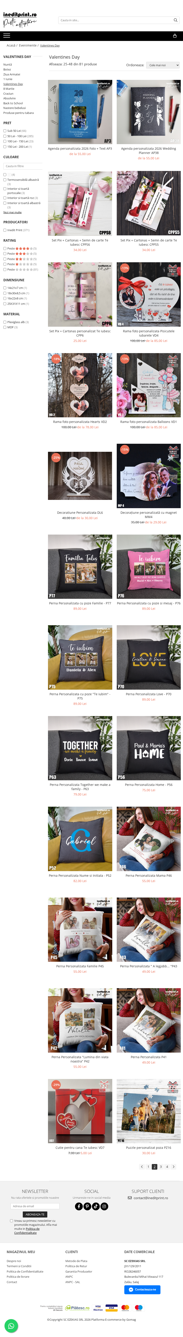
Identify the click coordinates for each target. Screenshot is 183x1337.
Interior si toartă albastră (23, 203)
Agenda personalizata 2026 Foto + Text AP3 (80, 148)
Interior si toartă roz (21, 198)
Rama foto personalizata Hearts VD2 (80, 422)
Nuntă (7, 64)
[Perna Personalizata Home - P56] (149, 748)
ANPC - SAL (72, 1282)
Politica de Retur (76, 1266)
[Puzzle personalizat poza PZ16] (149, 1111)
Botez (7, 69)
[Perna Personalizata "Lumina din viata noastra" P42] (80, 1020)
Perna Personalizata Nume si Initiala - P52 (80, 875)
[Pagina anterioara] (142, 1167)
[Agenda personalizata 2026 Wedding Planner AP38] (149, 112)
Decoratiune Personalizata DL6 (80, 512)
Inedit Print (14, 230)
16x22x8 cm (15, 298)
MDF (10, 327)
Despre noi (14, 1261)
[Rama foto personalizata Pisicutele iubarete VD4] (149, 294)
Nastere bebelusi (14, 108)
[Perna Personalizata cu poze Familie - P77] (80, 567)
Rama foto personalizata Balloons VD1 (148, 422)
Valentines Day (13, 84)
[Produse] (7, 37)
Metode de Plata (76, 1261)
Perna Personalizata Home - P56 (149, 785)
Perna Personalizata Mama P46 (149, 875)
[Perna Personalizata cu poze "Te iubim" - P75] (80, 657)
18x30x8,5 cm (16, 293)
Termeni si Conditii (19, 1266)
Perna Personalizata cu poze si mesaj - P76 (149, 603)
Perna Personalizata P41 (149, 1057)
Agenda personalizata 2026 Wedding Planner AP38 (148, 150)
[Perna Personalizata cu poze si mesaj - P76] (149, 567)
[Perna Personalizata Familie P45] (80, 930)
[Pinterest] (87, 1206)
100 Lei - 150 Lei (17, 141)
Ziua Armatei (11, 74)
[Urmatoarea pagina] (173, 1167)
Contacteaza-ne (145, 1289)
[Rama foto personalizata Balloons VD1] (149, 385)
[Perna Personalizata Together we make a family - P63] (80, 748)
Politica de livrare (18, 1277)
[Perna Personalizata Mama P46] (149, 839)
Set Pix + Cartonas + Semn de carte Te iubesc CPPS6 (80, 242)
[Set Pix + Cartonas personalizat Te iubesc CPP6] (80, 294)
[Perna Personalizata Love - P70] (149, 657)
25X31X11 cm (16, 304)
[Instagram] (104, 1206)
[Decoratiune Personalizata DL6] (80, 476)
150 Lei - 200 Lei (17, 147)
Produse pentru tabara (18, 113)
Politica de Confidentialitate (27, 1231)
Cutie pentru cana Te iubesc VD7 (80, 1147)
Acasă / (12, 45)
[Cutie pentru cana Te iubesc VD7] (80, 1111)
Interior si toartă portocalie (18, 191)
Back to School (13, 103)
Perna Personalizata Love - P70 (148, 694)
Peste (11, 248)
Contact (12, 1282)
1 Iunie (7, 79)
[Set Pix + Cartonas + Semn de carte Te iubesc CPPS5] (149, 203)
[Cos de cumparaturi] (175, 35)
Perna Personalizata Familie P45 (80, 966)
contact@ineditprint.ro (150, 1198)
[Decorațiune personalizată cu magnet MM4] (149, 476)
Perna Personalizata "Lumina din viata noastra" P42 (80, 1059)
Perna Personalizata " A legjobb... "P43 (148, 966)
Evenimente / (29, 45)
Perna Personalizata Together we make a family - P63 (80, 787)
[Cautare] (176, 20)
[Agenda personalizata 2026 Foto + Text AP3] (80, 112)
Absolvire (9, 98)
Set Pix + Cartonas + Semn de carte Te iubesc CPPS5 (149, 242)
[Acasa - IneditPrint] (25, 20)
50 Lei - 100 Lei (16, 136)
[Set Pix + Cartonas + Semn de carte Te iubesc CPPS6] (80, 203)
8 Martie (8, 89)
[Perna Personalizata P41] (149, 1020)
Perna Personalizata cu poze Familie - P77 (80, 603)
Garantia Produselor (78, 1271)
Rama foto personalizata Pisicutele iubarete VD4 (149, 333)
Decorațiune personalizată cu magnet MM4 (149, 514)
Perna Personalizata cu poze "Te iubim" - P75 (80, 696)
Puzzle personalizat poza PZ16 (148, 1147)
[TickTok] (96, 1206)
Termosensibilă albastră (23, 180)
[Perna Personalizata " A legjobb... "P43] (149, 930)
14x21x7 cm (15, 288)
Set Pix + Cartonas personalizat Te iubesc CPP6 (80, 333)
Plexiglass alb (16, 322)
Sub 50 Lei (14, 131)
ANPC (69, 1277)
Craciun (8, 94)
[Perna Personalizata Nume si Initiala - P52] (80, 839)
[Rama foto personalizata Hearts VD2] (80, 385)
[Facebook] (79, 1206)
